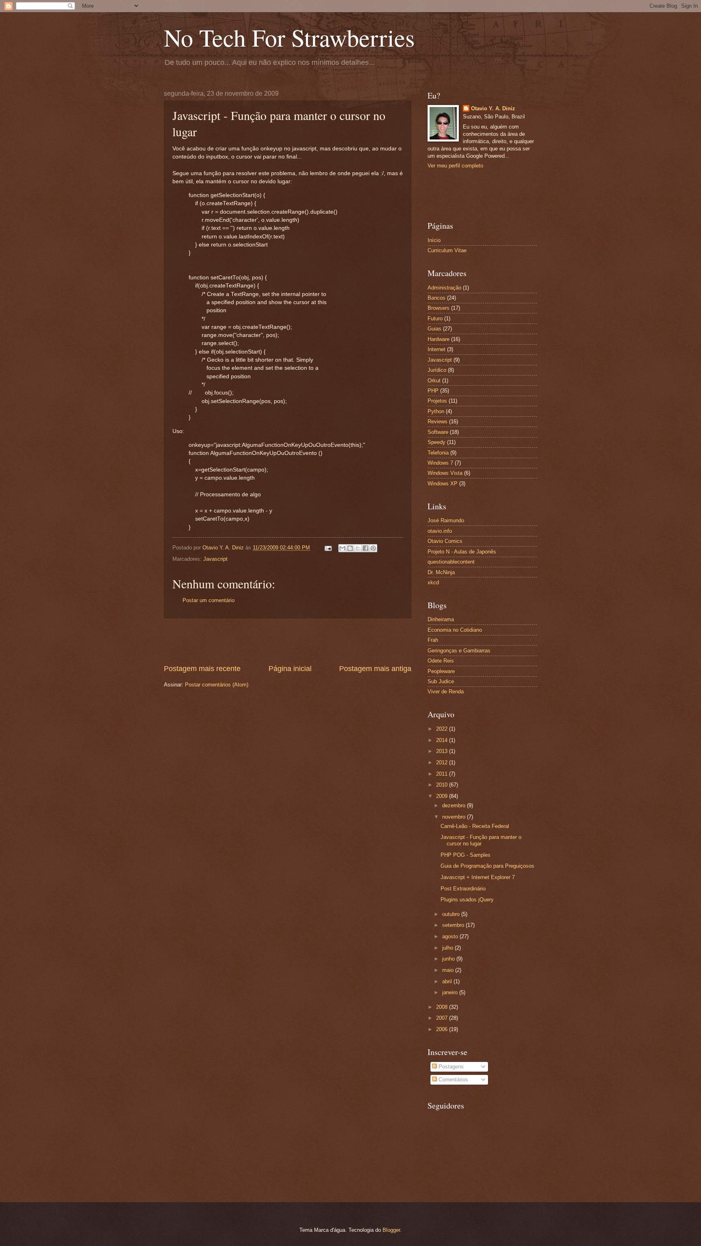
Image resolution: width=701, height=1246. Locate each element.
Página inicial (290, 669)
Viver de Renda (446, 691)
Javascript (215, 559)
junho (449, 959)
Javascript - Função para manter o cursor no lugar (481, 840)
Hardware (438, 339)
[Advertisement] (288, 641)
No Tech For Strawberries (289, 37)
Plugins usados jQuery (467, 899)
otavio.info (440, 531)
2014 (442, 740)
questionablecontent (451, 562)
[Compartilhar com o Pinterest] (373, 548)
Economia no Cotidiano (455, 630)
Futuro (435, 318)
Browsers (438, 308)
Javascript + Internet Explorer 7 (478, 877)
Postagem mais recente (202, 669)
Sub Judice (441, 681)
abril (448, 981)
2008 (442, 1007)
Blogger (391, 1230)
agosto (451, 936)
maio (448, 970)
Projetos (437, 401)
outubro (451, 914)
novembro (454, 817)
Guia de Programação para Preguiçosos (487, 866)
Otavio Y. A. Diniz (493, 108)
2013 (442, 751)
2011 (442, 774)
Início (434, 240)
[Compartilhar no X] (358, 548)
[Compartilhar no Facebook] (365, 548)
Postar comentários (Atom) (216, 685)
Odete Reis (441, 661)
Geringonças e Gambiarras (459, 651)
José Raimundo (446, 520)
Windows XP (443, 483)
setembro (454, 925)
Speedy (436, 442)
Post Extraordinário (463, 889)
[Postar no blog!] (350, 548)
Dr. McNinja (441, 572)
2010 (442, 785)
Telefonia (438, 453)
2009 (442, 796)
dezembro (454, 805)
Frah (433, 640)
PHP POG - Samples (465, 855)
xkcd (433, 582)
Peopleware (441, 671)
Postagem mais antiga (375, 669)
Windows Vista (445, 473)
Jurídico (437, 370)
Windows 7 (440, 463)
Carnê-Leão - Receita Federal (475, 826)
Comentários (452, 1080)
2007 (442, 1018)
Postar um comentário (208, 600)
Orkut (434, 380)
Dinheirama (441, 619)
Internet (436, 349)
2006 (442, 1029)
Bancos (436, 298)
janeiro (450, 992)
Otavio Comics (445, 541)
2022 (442, 729)
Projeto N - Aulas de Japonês (462, 552)
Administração (444, 288)
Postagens (450, 1067)
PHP (433, 391)
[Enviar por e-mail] (342, 548)
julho (448, 948)
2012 (442, 762)
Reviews (437, 421)
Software (438, 432)
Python (436, 411)
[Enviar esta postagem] (327, 548)
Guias (434, 329)
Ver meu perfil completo (455, 166)
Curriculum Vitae (447, 250)
